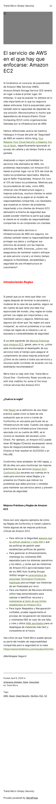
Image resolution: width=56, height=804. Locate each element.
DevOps (34, 696)
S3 (45, 696)
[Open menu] (51, 6)
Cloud (12, 696)
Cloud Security (22, 696)
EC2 (41, 696)
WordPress (32, 797)
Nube (25, 682)
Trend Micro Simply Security (18, 5)
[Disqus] (28, 741)
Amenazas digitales (12, 682)
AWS (5, 696)
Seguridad (34, 682)
